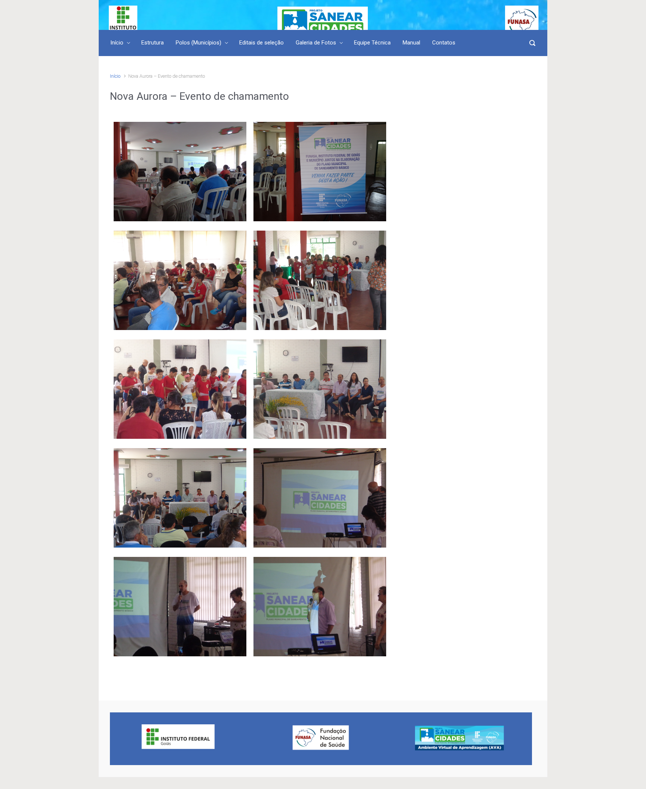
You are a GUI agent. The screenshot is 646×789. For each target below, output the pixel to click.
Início (115, 76)
